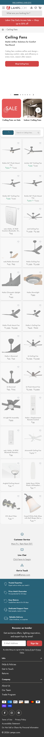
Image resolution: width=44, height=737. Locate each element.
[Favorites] (35, 8)
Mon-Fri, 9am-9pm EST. (22, 543)
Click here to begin (22, 559)
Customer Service (22, 539)
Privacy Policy (20, 719)
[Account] (31, 8)
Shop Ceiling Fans (22, 64)
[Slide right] (33, 94)
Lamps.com (15, 732)
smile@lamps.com (22, 574)
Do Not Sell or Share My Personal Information (20, 727)
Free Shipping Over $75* (22, 3)
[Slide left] (10, 94)
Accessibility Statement (11, 723)
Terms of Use (29, 650)
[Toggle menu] (3, 7)
